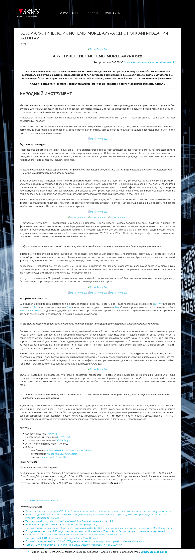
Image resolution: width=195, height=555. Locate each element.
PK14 (64, 457)
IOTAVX (158, 304)
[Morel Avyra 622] (97, 49)
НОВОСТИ (92, 13)
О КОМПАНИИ (70, 13)
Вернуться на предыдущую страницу (40, 500)
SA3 (69, 307)
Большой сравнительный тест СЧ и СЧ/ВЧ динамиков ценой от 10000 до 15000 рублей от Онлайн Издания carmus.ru (88, 541)
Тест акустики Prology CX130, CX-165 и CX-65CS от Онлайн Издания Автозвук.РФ (69, 521)
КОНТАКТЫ (112, 13)
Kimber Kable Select (30, 310)
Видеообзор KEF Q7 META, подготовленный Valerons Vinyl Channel (61, 538)
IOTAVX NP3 (53, 433)
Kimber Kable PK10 (51, 457)
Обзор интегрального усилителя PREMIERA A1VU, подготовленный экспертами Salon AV (73, 534)
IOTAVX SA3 (63, 437)
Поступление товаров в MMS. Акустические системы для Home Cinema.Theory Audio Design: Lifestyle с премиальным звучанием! (95, 531)
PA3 (117, 307)
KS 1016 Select (84, 450)
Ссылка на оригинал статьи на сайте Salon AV (149, 62)
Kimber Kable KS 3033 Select (62, 454)
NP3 (34, 307)
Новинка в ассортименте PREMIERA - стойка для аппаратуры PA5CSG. (63, 524)
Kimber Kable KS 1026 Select (60, 450)
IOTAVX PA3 (61, 440)
